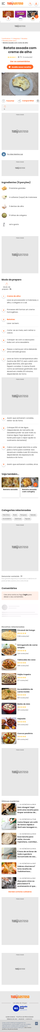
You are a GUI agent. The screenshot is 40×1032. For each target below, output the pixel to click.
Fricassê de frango (26, 630)
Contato (28, 1019)
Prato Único (6, 515)
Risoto (15, 515)
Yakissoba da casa (26, 660)
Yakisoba (33, 515)
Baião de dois (23, 704)
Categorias (16, 38)
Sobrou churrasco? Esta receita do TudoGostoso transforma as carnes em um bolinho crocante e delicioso (27, 869)
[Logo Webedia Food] (20, 1008)
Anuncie (21, 1019)
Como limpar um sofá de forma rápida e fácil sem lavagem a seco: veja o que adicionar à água (27, 825)
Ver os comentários (20, 61)
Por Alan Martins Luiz (15, 154)
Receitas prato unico (9, 41)
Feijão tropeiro (24, 674)
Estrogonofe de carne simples (27, 646)
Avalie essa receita (21, 67)
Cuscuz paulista (25, 733)
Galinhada (18, 519)
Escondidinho (7, 519)
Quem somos (10, 1017)
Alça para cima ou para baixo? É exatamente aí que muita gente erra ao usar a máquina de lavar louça (26, 884)
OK (36, 1023)
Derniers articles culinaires (20, 892)
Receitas (24, 38)
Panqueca (23, 515)
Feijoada (27, 519)
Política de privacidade (24, 1017)
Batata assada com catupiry (29, 490)
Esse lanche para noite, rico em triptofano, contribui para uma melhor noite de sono (27, 839)
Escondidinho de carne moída (25, 690)
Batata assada (10, 489)
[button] (36, 16)
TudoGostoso (6, 38)
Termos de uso (12, 1019)
